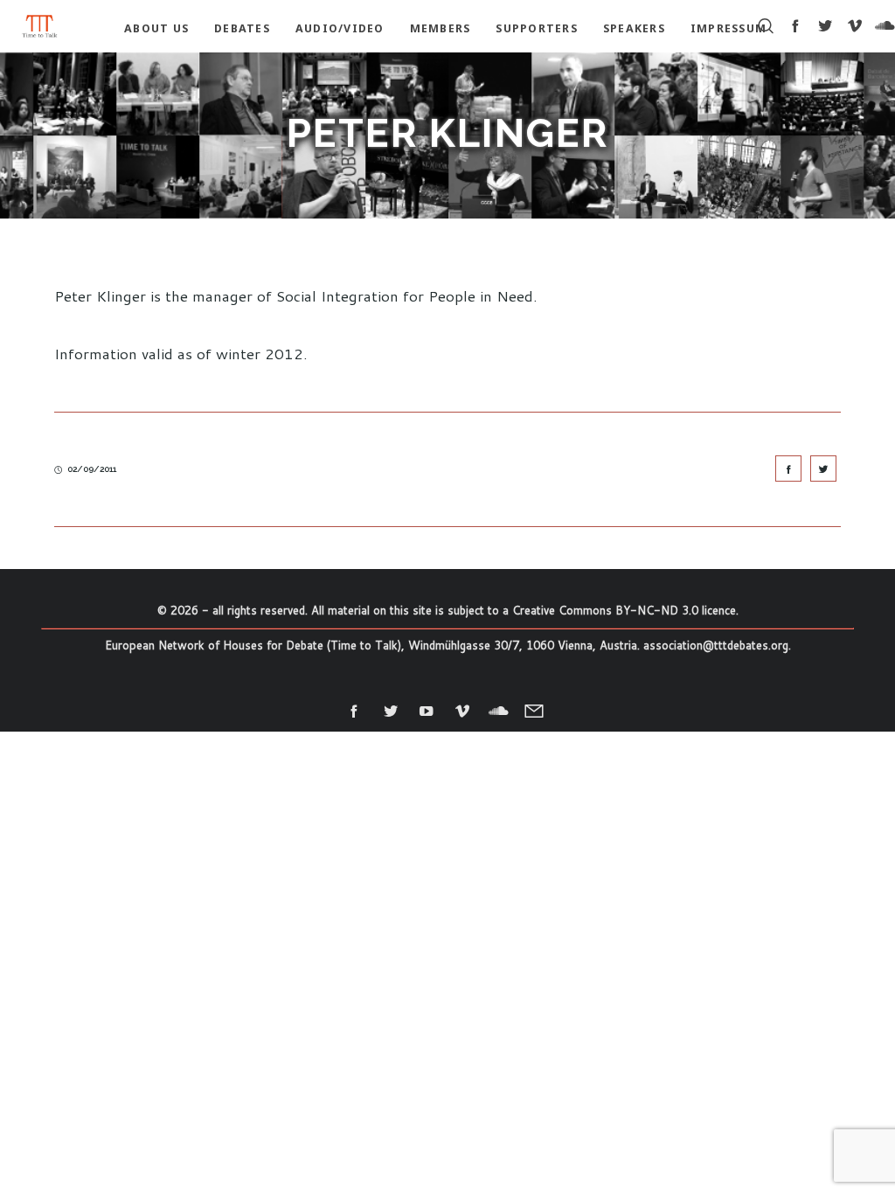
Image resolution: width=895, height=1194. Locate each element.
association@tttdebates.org (715, 645)
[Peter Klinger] (788, 468)
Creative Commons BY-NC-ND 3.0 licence (624, 610)
